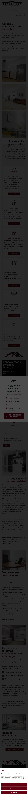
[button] (26, 770)
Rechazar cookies (14, 788)
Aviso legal (20, 795)
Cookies (7, 795)
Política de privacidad (13, 795)
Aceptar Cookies (14, 785)
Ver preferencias (14, 792)
